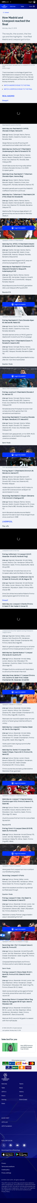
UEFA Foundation (7, 1126)
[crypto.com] (9, 1067)
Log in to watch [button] (20, 228)
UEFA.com (5, 1122)
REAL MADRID (8, 96)
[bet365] (15, 1067)
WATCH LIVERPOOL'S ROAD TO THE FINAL (18, 89)
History (21, 1091)
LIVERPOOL (7, 521)
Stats (3, 1103)
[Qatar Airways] (28, 1067)
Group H (5, 100)
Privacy (4, 1163)
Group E (5, 600)
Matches (4, 1084)
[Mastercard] (32, 1063)
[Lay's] (18, 1063)
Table (3, 1088)
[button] (31, 6)
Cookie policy (5, 1169)
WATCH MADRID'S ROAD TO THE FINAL (17, 85)
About (21, 1095)
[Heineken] (5, 1063)
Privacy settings (6, 1173)
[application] (18, 113)
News (21, 1088)
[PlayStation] (12, 1063)
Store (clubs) (23, 1099)
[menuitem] (14, 6)
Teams (21, 1084)
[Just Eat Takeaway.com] (22, 1067)
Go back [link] (7, 12)
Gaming (4, 1099)
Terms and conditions (8, 1166)
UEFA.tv (4, 1091)
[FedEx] (25, 1063)
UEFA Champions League (4, 6)
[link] (13, 6)
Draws (3, 1095)
